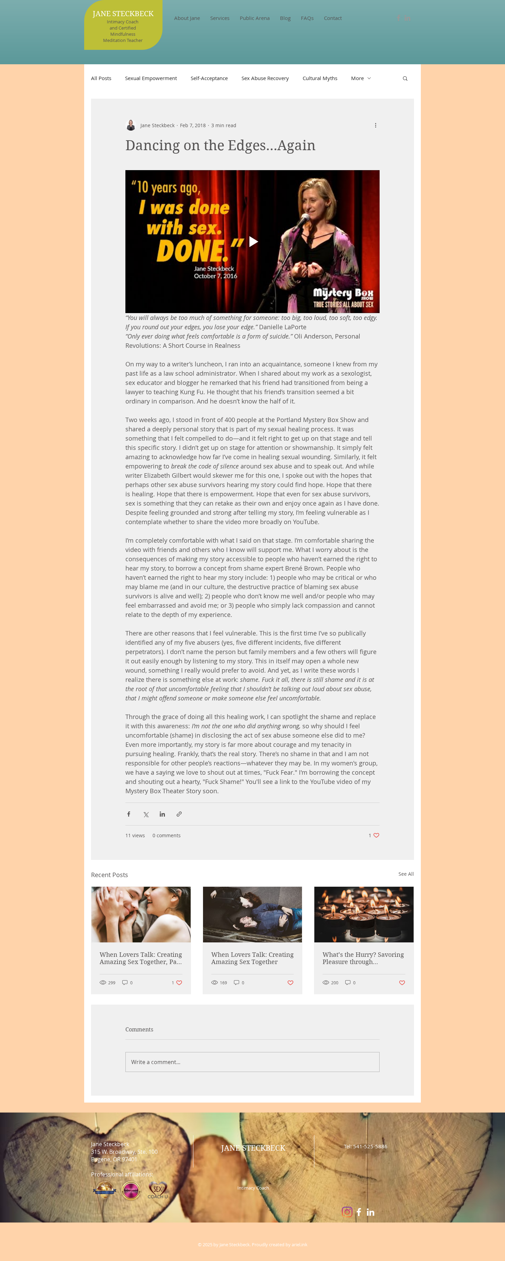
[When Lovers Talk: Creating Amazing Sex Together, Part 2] (141, 914)
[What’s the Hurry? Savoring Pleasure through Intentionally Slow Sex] (364, 914)
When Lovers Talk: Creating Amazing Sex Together (252, 958)
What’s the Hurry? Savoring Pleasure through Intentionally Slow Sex (363, 958)
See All (406, 874)
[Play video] (252, 241)
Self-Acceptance (209, 78)
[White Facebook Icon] (359, 1212)
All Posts (101, 78)
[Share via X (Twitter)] (145, 814)
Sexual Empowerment (151, 78)
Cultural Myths (320, 78)
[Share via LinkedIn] (162, 814)
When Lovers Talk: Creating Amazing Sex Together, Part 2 (141, 958)
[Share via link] (179, 814)
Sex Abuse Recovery (265, 78)
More (357, 78)
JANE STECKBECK (123, 14)
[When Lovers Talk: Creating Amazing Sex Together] (252, 914)
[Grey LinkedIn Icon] (407, 18)
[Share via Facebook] (128, 814)
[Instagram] (347, 1212)
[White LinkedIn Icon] (370, 1212)
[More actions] (375, 125)
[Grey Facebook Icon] (398, 18)
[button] (220, 18)
